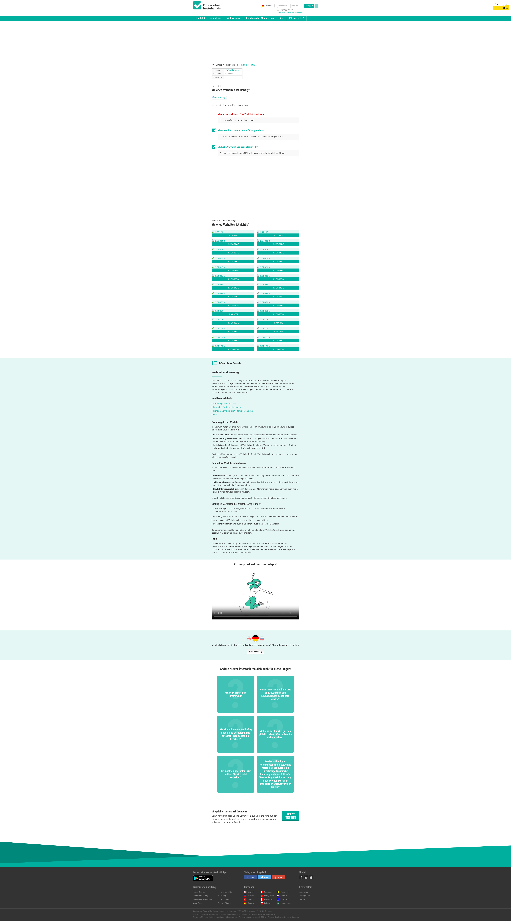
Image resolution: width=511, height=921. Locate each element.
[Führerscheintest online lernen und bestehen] (207, 5)
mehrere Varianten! (248, 65)
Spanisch (251, 903)
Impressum (251, 911)
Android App (303, 892)
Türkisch (251, 899)
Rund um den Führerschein (260, 18)
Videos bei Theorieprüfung (202, 899)
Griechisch (285, 899)
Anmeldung (216, 18)
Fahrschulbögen (224, 899)
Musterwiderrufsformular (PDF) (230, 911)
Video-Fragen (198, 903)
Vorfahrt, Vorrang (234, 70)
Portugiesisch (269, 896)
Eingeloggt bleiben (286, 10)
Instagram (306, 877)
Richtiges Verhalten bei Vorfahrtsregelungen (233, 411)
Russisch (251, 896)
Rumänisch (285, 892)
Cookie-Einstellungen (264, 911)
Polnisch (267, 903)
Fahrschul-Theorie (224, 903)
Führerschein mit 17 (225, 892)
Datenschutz (197, 911)
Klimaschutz (295, 18)
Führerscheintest (199, 892)
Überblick (200, 18)
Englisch (251, 892)
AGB (244, 911)
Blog (281, 18)
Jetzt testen (290, 815)
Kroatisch (284, 896)
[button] (250, 877)
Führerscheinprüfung (200, 896)
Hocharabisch (286, 903)
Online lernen (234, 18)
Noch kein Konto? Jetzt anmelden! (290, 13)
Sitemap (302, 899)
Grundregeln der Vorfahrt (224, 403)
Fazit (215, 414)
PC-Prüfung (222, 896)
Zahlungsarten (304, 896)
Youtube (311, 877)
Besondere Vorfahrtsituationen (227, 407)
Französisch (268, 899)
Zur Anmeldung (255, 651)
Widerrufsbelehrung (210, 911)
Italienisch (268, 892)
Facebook (301, 877)
